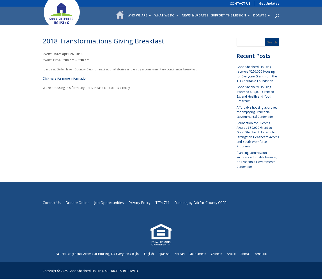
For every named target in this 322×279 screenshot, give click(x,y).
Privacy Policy (139, 203)
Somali (245, 254)
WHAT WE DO (164, 15)
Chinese (216, 254)
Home (120, 16)
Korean (179, 254)
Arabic (231, 254)
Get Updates (269, 3)
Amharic (261, 254)
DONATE (259, 15)
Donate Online (77, 203)
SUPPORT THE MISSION (228, 15)
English (149, 254)
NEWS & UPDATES (195, 15)
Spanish (164, 254)
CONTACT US (240, 3)
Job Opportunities (109, 203)
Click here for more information (65, 78)
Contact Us (52, 203)
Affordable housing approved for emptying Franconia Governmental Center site (257, 112)
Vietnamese (197, 254)
